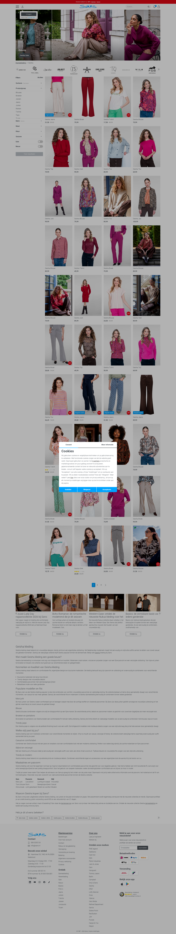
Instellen (68, 489)
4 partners (96, 461)
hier (71, 478)
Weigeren (86, 489)
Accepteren (107, 489)
